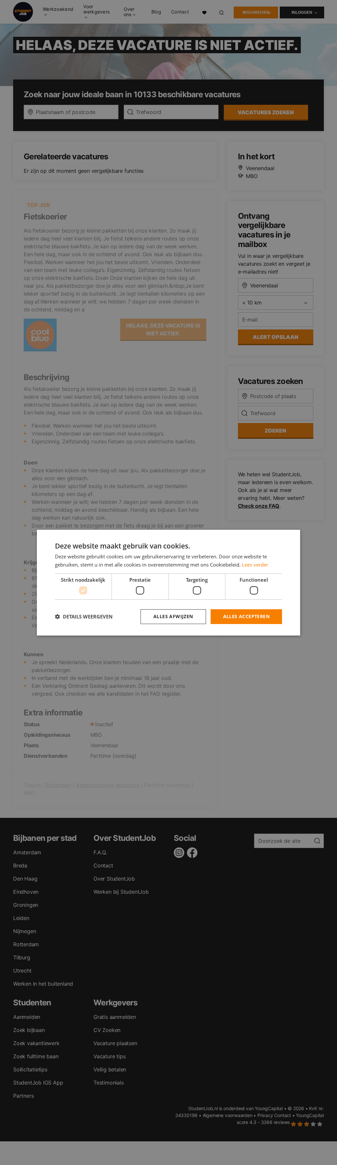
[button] (84, 616)
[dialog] (168, 582)
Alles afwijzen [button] (173, 616)
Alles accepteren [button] (246, 616)
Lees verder (255, 564)
